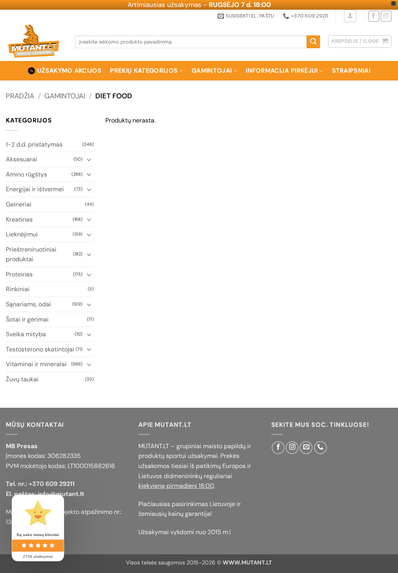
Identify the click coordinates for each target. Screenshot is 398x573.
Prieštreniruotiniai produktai (31, 254)
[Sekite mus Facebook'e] (373, 16)
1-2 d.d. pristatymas (34, 144)
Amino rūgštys (26, 174)
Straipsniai (351, 70)
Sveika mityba (26, 334)
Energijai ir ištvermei (35, 189)
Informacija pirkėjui (282, 70)
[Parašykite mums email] (306, 447)
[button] (350, 16)
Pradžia (20, 96)
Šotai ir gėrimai (27, 319)
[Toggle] (89, 159)
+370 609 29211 (52, 484)
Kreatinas (19, 219)
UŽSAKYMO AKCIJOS (69, 70)
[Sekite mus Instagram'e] (386, 16)
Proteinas (19, 274)
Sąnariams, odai (28, 304)
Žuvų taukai (22, 379)
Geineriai (18, 204)
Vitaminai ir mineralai (36, 364)
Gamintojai (212, 70)
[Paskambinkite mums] (320, 447)
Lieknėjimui (22, 234)
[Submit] (313, 42)
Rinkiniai (18, 289)
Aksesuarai (21, 159)
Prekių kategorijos (144, 70)
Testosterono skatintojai (40, 349)
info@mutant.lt (61, 494)
